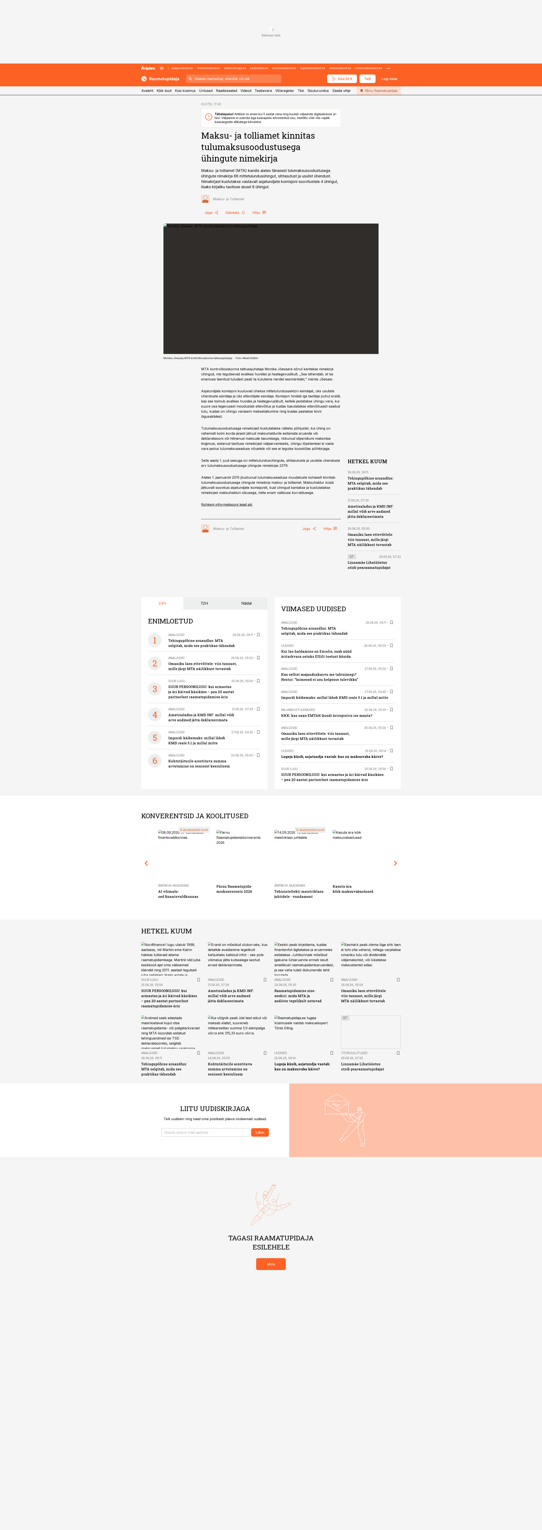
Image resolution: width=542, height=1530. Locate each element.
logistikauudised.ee (312, 68)
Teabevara (263, 90)
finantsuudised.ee (208, 68)
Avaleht (147, 90)
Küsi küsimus (185, 90)
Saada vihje (341, 90)
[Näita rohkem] (388, 68)
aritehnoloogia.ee (235, 68)
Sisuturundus (318, 90)
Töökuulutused (354, 1053)
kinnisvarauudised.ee (368, 68)
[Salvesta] (258, 634)
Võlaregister (284, 90)
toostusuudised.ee (284, 68)
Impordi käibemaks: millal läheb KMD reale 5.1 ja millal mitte (334, 697)
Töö (301, 90)
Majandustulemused (298, 710)
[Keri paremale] (396, 863)
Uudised (287, 645)
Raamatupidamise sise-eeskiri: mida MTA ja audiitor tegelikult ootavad (298, 995)
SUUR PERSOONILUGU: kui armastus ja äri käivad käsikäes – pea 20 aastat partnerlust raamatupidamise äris (201, 691)
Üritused (206, 90)
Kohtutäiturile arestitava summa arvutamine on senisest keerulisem (230, 1069)
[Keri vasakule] (146, 863)
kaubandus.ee (259, 68)
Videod (246, 90)
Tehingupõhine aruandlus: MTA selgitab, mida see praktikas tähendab (370, 483)
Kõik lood (164, 90)
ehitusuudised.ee (340, 68)
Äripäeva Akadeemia (173, 885)
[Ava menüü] (162, 68)
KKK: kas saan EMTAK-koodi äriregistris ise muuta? (326, 715)
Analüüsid (176, 635)
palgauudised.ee (182, 68)
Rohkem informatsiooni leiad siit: (227, 504)
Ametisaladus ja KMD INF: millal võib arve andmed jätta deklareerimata (371, 511)
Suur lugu (176, 681)
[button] (205, 1132)
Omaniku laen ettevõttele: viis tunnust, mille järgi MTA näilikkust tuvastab (370, 539)
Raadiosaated (226, 90)
